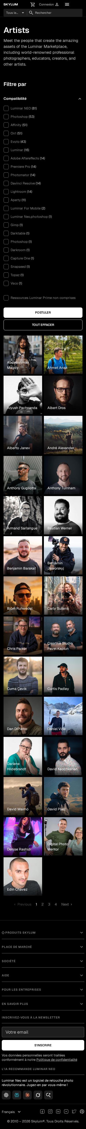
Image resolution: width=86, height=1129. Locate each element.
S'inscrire (43, 1045)
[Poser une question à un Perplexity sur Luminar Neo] (16, 1095)
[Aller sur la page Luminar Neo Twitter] (74, 1112)
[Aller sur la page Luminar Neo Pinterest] (82, 1112)
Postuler (43, 312)
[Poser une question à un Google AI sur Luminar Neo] (48, 1095)
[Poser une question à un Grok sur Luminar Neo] (38, 1095)
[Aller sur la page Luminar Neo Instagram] (50, 1112)
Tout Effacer (43, 325)
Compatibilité (43, 99)
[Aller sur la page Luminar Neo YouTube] (66, 1112)
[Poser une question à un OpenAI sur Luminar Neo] (6, 1095)
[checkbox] (6, 108)
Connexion (49, 4)
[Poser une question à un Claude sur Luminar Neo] (27, 1095)
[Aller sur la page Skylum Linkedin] (58, 1112)
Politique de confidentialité (56, 1060)
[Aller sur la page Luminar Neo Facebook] (42, 1112)
